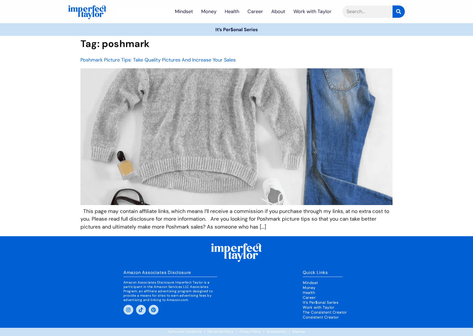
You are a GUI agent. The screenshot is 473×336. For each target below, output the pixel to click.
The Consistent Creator (325, 312)
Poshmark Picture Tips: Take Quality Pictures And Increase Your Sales (158, 60)
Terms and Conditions (185, 331)
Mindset (184, 11)
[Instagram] (128, 310)
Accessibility (277, 331)
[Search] (399, 11)
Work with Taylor (312, 11)
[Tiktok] (141, 310)
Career (255, 11)
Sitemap (298, 331)
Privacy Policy (250, 331)
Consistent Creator (321, 317)
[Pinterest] (153, 310)
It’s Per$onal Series (236, 30)
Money (209, 11)
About (278, 11)
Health (232, 11)
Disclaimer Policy (220, 331)
